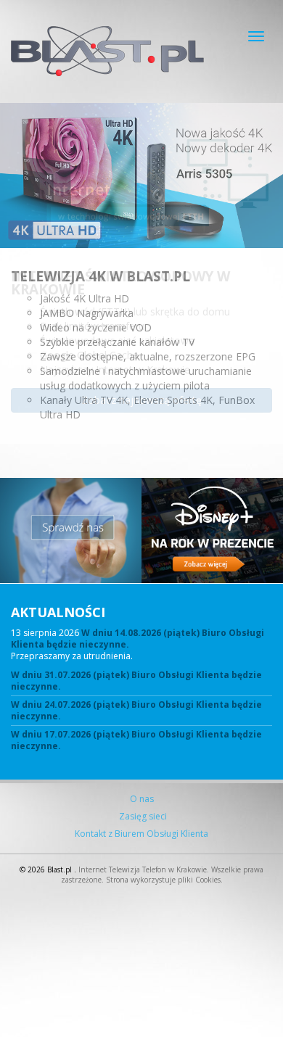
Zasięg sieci (142, 816)
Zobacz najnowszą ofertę (141, 400)
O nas (142, 799)
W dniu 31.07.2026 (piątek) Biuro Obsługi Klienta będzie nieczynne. (136, 681)
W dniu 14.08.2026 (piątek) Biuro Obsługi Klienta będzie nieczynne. (137, 638)
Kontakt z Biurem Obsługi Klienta (141, 834)
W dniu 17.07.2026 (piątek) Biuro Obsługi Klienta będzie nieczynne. (136, 740)
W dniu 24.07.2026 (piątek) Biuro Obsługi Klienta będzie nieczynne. (136, 710)
